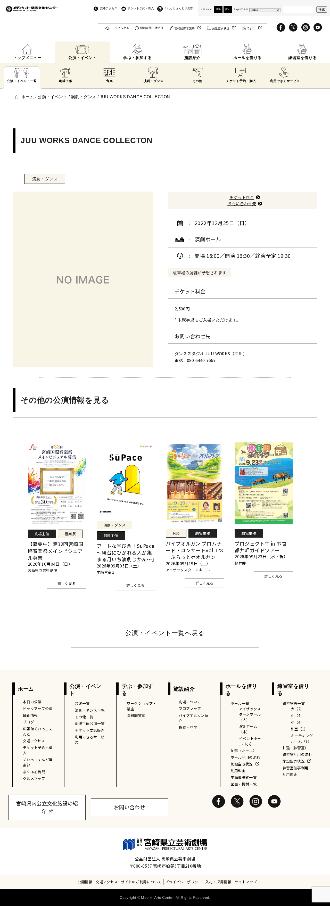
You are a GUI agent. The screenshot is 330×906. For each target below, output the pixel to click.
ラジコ (251, 28)
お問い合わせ (129, 807)
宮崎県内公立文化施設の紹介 (47, 807)
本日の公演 (32, 701)
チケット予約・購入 (141, 8)
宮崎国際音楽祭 (185, 28)
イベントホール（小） (250, 741)
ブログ (28, 721)
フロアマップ (190, 708)
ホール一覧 (240, 703)
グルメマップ (34, 778)
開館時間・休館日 (151, 27)
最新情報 (30, 715)
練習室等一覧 (294, 703)
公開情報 (85, 881)
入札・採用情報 (218, 881)
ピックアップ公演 (38, 708)
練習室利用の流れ (297, 754)
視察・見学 (188, 727)
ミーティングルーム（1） (302, 738)
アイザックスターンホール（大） (250, 714)
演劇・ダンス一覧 (89, 710)
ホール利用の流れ (245, 757)
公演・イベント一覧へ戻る (165, 632)
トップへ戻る (120, 27)
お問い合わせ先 (241, 203)
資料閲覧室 (136, 715)
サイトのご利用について (141, 881)
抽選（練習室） (295, 747)
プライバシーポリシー (183, 881)
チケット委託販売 (89, 730)
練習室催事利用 (295, 767)
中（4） (297, 715)
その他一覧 (84, 716)
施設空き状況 (221, 28)
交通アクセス (108, 8)
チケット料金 (241, 197)
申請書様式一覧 (244, 777)
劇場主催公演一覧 (89, 723)
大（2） (297, 708)
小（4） (297, 722)
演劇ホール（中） (248, 729)
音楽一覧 (82, 703)
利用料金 (238, 770)
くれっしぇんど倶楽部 (178, 8)
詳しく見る (66, 583)
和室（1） (299, 728)
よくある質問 (34, 771)
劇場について (190, 701)
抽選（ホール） (244, 750)
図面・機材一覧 (244, 784)
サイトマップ (246, 881)
